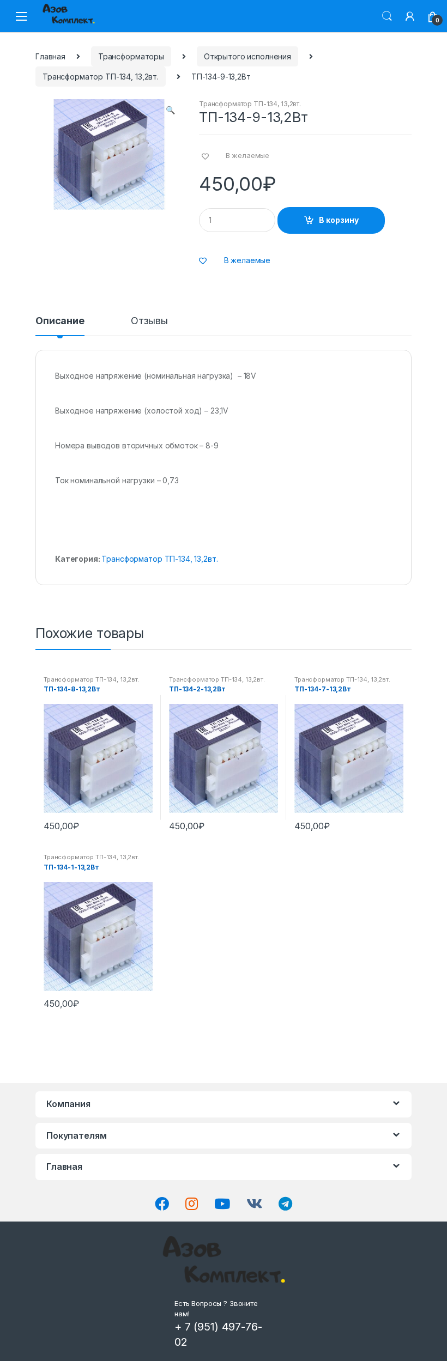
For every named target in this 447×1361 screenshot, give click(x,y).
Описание (59, 321)
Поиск (387, 16)
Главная (50, 56)
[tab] (59, 326)
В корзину (339, 219)
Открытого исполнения (247, 56)
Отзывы (149, 321)
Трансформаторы (131, 56)
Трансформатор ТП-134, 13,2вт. (101, 76)
